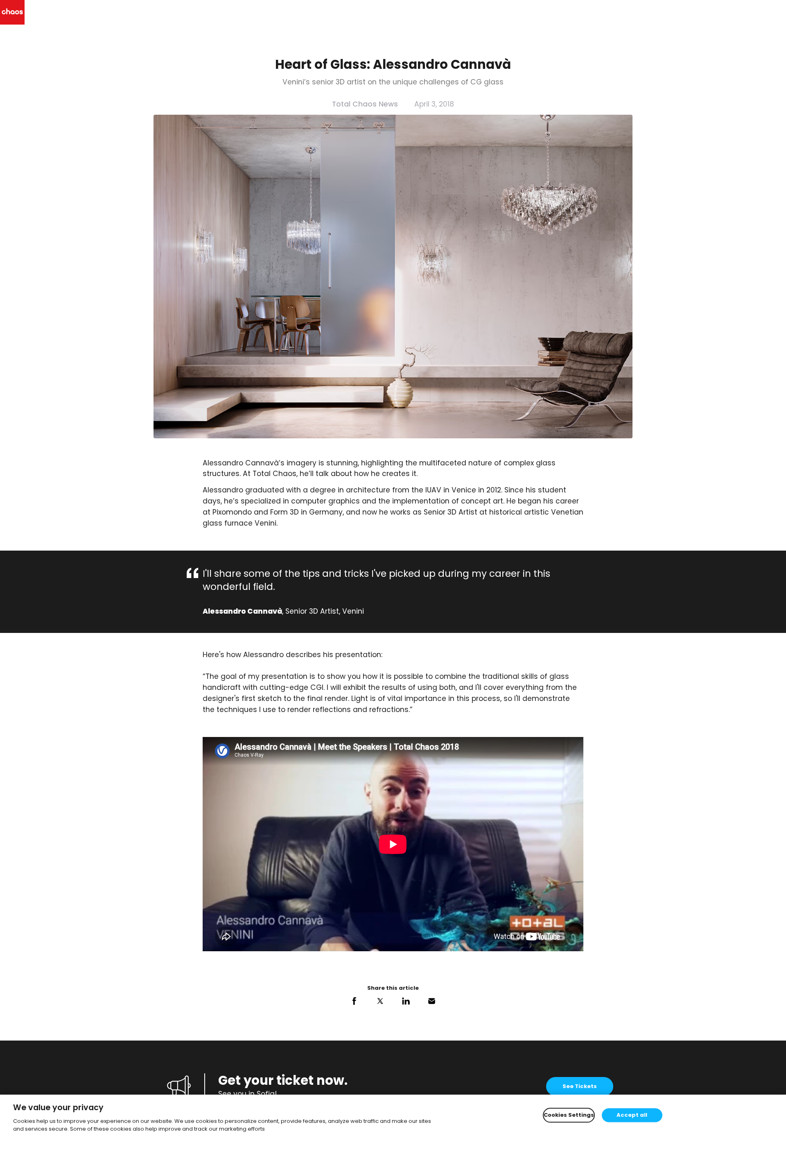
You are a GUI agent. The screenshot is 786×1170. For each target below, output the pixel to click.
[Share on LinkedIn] (406, 1001)
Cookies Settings (569, 1115)
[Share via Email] (432, 1001)
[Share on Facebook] (354, 1001)
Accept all (632, 1115)
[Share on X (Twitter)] (380, 1001)
